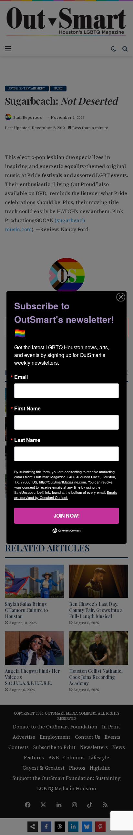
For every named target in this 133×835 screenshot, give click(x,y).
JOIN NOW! (67, 515)
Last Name (27, 440)
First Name (27, 408)
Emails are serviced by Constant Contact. (65, 495)
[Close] (121, 297)
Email (21, 377)
